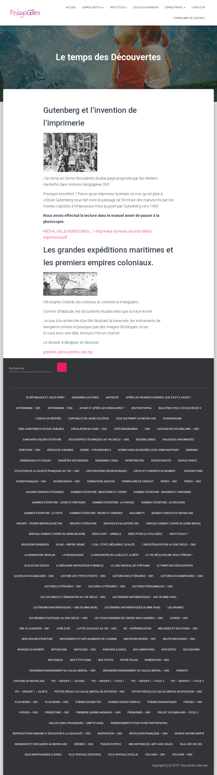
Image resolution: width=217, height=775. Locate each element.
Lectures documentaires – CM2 (182, 576)
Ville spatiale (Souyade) (84, 754)
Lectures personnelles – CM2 (152, 586)
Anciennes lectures (85, 397)
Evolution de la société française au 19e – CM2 (47, 471)
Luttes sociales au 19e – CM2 (97, 628)
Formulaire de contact (189, 18)
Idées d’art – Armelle (106, 533)
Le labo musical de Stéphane (130, 565)
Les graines (176, 607)
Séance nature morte (189, 733)
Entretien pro (134, 460)
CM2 (147, 428)
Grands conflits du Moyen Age (172, 513)
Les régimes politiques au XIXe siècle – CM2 (58, 618)
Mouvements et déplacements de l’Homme (88, 638)
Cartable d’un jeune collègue (88, 418)
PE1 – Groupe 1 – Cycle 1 (108, 681)
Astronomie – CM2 (60, 408)
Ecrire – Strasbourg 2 (95, 450)
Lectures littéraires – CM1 (63, 586)
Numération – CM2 (157, 660)
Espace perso (174, 7)
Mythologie (59, 649)
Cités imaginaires (126, 428)
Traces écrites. (111, 744)
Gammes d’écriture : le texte (43, 513)
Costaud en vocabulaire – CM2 (178, 428)
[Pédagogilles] (25, 12)
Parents (182, 670)
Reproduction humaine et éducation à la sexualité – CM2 (52, 733)
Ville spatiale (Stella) (123, 754)
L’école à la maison (146, 7)
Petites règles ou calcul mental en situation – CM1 (89, 691)
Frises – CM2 (192, 481)
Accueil (71, 7)
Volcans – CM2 (182, 754)
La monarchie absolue (40, 555)
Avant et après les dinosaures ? (102, 408)
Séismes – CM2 (83, 744)
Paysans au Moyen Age (29, 681)
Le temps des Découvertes (175, 565)
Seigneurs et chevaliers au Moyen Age (41, 744)
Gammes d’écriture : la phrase (113, 502)
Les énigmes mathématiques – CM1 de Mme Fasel (145, 597)
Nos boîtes (168, 649)
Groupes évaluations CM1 (121, 523)
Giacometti (137, 513)
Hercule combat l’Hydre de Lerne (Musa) (173, 523)
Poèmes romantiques (162, 702)
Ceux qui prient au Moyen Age (136, 418)
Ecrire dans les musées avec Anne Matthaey (148, 450)
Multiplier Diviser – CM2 (179, 638)
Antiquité (112, 397)
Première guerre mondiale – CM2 (98, 712)
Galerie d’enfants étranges (45, 492)
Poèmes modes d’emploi (124, 702)
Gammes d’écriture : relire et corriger (96, 513)
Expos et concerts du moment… (155, 471)
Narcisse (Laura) (114, 649)
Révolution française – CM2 (148, 733)
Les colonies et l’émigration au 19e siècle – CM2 (73, 597)
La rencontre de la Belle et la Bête (115, 555)
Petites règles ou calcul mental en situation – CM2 (167, 691)
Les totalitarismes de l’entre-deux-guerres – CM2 (129, 618)
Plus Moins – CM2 (56, 702)
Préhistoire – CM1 (57, 712)
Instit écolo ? (179, 533)
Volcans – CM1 (155, 754)
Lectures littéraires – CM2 (106, 586)
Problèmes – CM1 (139, 712)
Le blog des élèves (36, 565)
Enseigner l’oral (106, 460)
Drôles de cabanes (60, 450)
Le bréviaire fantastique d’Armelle (80, 565)
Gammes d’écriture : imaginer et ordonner (162, 492)
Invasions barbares (35, 544)
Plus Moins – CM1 (26, 702)
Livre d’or (198, 7)
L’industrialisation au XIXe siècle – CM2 (169, 544)
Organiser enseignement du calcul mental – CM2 (136, 670)
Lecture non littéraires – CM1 (133, 576)
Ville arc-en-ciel (191, 744)
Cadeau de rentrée (48, 418)
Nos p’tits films (80, 660)
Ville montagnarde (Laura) (43, 754)
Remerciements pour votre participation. (139, 723)
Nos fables (55, 660)
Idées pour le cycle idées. (145, 533)
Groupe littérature (83, 523)
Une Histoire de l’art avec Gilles (151, 744)
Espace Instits (92, 7)
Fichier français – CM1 (31, 481)
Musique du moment (31, 649)
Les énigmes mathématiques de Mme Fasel (133, 607)
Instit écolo (118, 7)
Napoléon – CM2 (85, 649)
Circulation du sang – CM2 (89, 428)
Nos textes (105, 660)
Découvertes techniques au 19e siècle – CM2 (98, 439)
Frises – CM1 (169, 481)
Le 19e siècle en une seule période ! (169, 555)
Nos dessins (191, 649)
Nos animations (143, 649)
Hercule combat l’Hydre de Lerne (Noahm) (57, 533)
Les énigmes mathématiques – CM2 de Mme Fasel (65, 607)
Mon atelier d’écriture (37, 638)
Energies (192, 450)
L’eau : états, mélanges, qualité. (113, 544)
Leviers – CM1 (179, 618)
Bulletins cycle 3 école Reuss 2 (180, 408)
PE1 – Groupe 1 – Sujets (31, 691)
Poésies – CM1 (193, 702)
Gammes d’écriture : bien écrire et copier (99, 492)
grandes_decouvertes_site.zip (68, 352)
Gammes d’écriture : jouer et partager (58, 502)
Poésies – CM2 (28, 712)
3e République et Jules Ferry (45, 397)
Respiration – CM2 (110, 733)
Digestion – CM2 (29, 450)
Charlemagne (172, 418)
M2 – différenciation (137, 628)
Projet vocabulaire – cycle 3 (178, 712)
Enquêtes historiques (73, 460)
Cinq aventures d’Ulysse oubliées (41, 428)
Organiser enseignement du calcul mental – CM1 (62, 670)
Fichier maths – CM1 (66, 481)
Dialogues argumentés (178, 439)
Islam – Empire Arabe (70, 544)
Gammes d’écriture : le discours (163, 502)
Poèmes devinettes (88, 702)
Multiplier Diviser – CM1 (140, 638)
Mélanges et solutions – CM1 (178, 628)
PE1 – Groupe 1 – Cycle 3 (187, 681)
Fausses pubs (193, 471)
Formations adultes (101, 481)
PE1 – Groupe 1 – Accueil (68, 681)
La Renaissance (73, 555)
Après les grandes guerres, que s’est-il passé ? (158, 397)
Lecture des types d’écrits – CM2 (83, 576)
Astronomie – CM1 (28, 408)
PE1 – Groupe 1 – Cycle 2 (147, 681)
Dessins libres (146, 439)
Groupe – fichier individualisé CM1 (40, 523)
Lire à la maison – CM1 (34, 628)
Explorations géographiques (106, 471)
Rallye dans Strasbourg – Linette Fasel (76, 723)
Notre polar (129, 660)
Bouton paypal (142, 408)
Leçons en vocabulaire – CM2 (34, 576)
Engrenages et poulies (35, 460)
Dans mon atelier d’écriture (42, 439)
